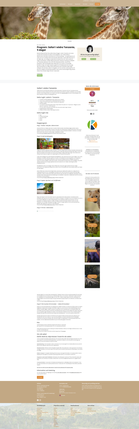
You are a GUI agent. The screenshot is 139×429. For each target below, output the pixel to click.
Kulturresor (39, 416)
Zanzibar (55, 418)
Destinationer (62, 4)
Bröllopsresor (39, 413)
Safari (38, 418)
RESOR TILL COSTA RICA (92, 225)
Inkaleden (39, 409)
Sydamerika (73, 413)
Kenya (55, 409)
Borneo (55, 420)
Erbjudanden (77, 4)
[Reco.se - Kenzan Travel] (92, 94)
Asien (72, 409)
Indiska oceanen (74, 410)
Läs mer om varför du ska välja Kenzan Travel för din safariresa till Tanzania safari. (55, 367)
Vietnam (55, 412)
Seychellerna (56, 426)
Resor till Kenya (40, 419)
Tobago (55, 410)
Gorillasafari (89, 408)
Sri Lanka (55, 422)
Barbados (55, 408)
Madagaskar (56, 415)
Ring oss (84, 59)
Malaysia (55, 413)
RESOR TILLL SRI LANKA (92, 276)
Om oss (91, 4)
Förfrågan (97, 4)
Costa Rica (56, 423)
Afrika (40, 44)
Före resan (85, 4)
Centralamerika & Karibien (76, 412)
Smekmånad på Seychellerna (42, 412)
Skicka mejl (93, 59)
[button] (101, 4)
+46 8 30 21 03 (65, 385)
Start (37, 44)
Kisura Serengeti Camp (91, 410)
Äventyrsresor (39, 408)
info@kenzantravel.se (93, 141)
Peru (54, 419)
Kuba (55, 425)
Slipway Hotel (47, 133)
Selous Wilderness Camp (49, 177)
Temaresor (70, 4)
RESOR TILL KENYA (92, 250)
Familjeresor (39, 415)
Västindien (73, 415)
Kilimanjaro (89, 409)
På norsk (63, 395)
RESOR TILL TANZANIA (92, 199)
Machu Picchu (39, 410)
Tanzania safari (64, 93)
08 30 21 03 (93, 140)
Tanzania (69, 41)
